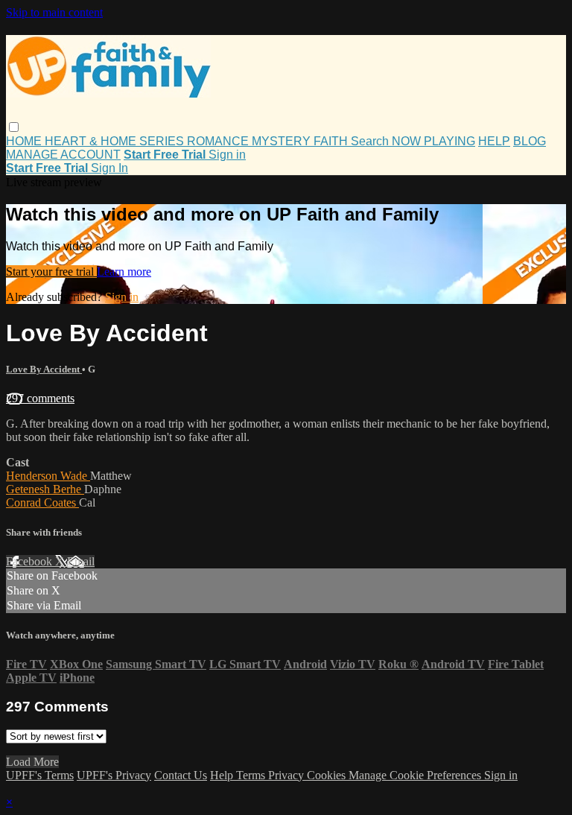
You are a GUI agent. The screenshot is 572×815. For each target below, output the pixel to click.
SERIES (163, 141)
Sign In (109, 168)
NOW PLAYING (433, 141)
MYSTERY (283, 141)
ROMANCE (219, 141)
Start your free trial (51, 271)
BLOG (529, 141)
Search (371, 141)
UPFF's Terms (40, 775)
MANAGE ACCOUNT (63, 154)
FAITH (332, 141)
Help (223, 775)
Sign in (227, 154)
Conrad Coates (42, 502)
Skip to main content (54, 12)
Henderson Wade (48, 475)
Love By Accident (44, 369)
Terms (252, 775)
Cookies (328, 775)
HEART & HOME (92, 141)
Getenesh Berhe (45, 489)
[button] (14, 127)
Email (81, 561)
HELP (494, 141)
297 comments (40, 398)
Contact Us (180, 775)
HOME (25, 141)
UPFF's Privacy (114, 775)
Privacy (287, 775)
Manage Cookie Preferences (416, 775)
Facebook (30, 561)
